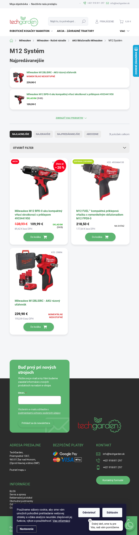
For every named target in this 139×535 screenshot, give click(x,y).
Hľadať (83, 21)
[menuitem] (32, 31)
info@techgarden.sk (114, 454)
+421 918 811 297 (112, 460)
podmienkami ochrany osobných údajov (39, 413)
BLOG (13, 491)
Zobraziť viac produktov (69, 118)
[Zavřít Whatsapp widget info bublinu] (90, 520)
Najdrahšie (43, 134)
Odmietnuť (89, 512)
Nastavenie (27, 529)
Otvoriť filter (23, 148)
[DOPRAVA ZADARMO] (100, 183)
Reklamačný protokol (21, 497)
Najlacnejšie (20, 134)
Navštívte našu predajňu (44, 4)
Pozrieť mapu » (18, 470)
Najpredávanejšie (68, 134)
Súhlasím (112, 512)
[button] (130, 525)
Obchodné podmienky (21, 501)
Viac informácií (61, 520)
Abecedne (92, 134)
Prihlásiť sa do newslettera (36, 423)
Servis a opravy (18, 494)
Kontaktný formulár (113, 480)
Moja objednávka (19, 4)
